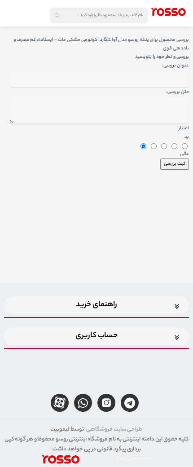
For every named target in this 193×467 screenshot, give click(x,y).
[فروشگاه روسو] (168, 12)
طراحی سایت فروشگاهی (114, 429)
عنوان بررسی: (175, 66)
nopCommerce (135, 459)
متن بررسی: (177, 92)
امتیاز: (183, 128)
